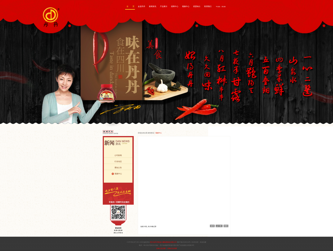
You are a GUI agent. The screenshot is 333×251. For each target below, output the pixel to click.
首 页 (130, 6)
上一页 (219, 226)
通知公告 (118, 168)
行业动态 (118, 161)
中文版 (218, 6)
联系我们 (208, 6)
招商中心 (174, 6)
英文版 (224, 6)
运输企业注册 (161, 248)
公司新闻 (118, 155)
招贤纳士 (196, 6)
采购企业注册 (172, 248)
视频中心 (185, 6)
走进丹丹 (141, 6)
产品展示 (163, 6)
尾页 (226, 226)
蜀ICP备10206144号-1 (184, 242)
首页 (212, 226)
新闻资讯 (152, 6)
